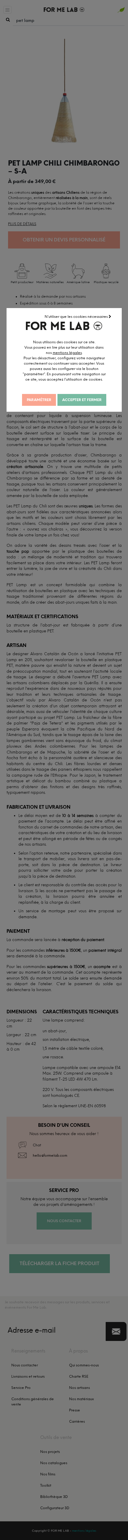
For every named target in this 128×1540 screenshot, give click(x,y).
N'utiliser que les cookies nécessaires (77, 317)
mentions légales (67, 353)
